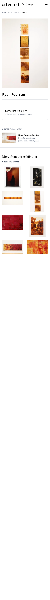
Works (24, 12)
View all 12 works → (11, 161)
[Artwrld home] (10, 4)
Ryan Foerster (13, 94)
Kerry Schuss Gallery (16, 110)
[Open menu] (46, 4)
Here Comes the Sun (10, 12)
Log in (31, 4)
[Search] (22, 4)
